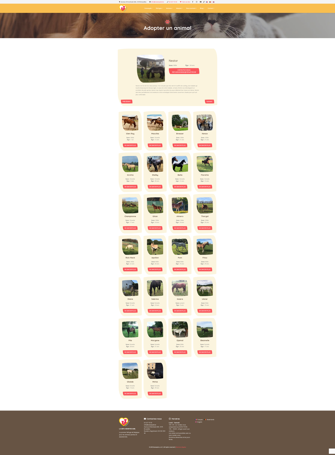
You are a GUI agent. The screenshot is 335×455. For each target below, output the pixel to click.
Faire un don (186, 2)
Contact (210, 8)
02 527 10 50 (173, 2)
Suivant (209, 101)
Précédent (127, 101)
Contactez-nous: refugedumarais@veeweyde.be (184, 71)
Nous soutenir (191, 8)
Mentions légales (181, 447)
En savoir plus (130, 145)
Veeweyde (148, 8)
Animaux (169, 8)
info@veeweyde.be (157, 2)
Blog (201, 8)
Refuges (159, 8)
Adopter (179, 8)
